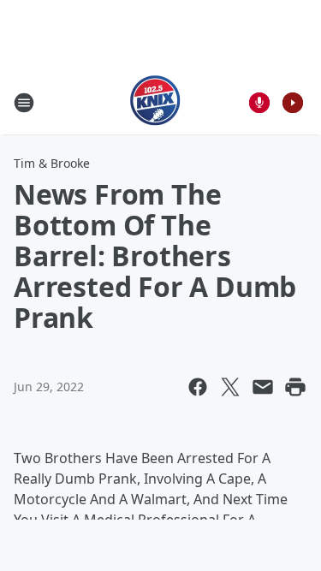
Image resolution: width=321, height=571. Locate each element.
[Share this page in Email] (263, 387)
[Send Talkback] (259, 102)
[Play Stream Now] (292, 102)
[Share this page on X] (230, 387)
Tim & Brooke (52, 163)
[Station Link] (155, 102)
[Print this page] (295, 387)
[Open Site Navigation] (24, 102)
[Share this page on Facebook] (198, 387)
